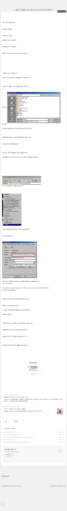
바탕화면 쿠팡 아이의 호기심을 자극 (16, 397)
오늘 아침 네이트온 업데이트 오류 (11, 434)
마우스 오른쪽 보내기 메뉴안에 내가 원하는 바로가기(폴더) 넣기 (18, 437)
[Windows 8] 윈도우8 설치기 (9, 432)
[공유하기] (8, 421)
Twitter (8, 486)
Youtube (16, 486)
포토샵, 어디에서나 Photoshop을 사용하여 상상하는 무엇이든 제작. (23, 411)
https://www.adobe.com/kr (10, 406)
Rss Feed (3, 486)
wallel (64, 486)
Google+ (20, 486)
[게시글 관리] (10, 421)
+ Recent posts (5, 476)
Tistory (56, 486)
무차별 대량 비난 (10, 449)
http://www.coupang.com (9, 394)
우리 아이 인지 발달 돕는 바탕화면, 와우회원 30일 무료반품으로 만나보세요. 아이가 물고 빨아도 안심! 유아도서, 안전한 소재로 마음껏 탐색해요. (33, 400)
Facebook (12, 486)
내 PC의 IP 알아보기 (7, 439)
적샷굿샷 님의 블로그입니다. (12, 451)
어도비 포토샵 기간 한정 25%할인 (15, 409)
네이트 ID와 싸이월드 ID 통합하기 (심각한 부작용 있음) (16, 442)
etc (4, 428)
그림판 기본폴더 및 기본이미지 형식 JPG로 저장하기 (33, 10)
